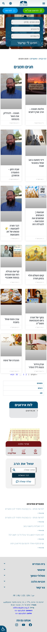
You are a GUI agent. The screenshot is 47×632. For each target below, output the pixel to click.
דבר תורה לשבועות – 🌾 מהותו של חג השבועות (12, 230)
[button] (44, 3)
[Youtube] (23, 625)
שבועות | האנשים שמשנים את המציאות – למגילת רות (38, 218)
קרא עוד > (41, 513)
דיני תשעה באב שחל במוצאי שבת (36, 163)
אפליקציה (12, 453)
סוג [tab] (41, 393)
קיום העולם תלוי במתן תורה (36, 277)
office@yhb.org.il (21, 607)
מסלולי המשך (37, 575)
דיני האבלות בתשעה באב (33, 526)
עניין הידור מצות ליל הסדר (36, 365)
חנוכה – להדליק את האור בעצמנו (11, 116)
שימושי (41, 570)
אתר (35, 453)
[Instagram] (17, 625)
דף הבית (42, 58)
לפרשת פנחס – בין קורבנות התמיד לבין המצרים (24, 508)
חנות (24, 453)
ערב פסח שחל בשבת (12, 320)
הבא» (12, 374)
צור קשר (40, 587)
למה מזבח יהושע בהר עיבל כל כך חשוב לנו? (26, 534)
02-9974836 (20, 610)
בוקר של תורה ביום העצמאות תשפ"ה (36, 320)
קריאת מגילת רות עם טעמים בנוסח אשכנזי (12, 274)
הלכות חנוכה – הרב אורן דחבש (36, 110)
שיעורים (33, 58)
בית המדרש (38, 564)
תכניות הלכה (38, 581)
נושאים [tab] (39, 383)
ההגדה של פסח (11, 360)
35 (17, 374)
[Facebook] (30, 625)
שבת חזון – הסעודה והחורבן (13, 172)
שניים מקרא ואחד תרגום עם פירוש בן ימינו (27, 543)
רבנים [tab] (40, 388)
